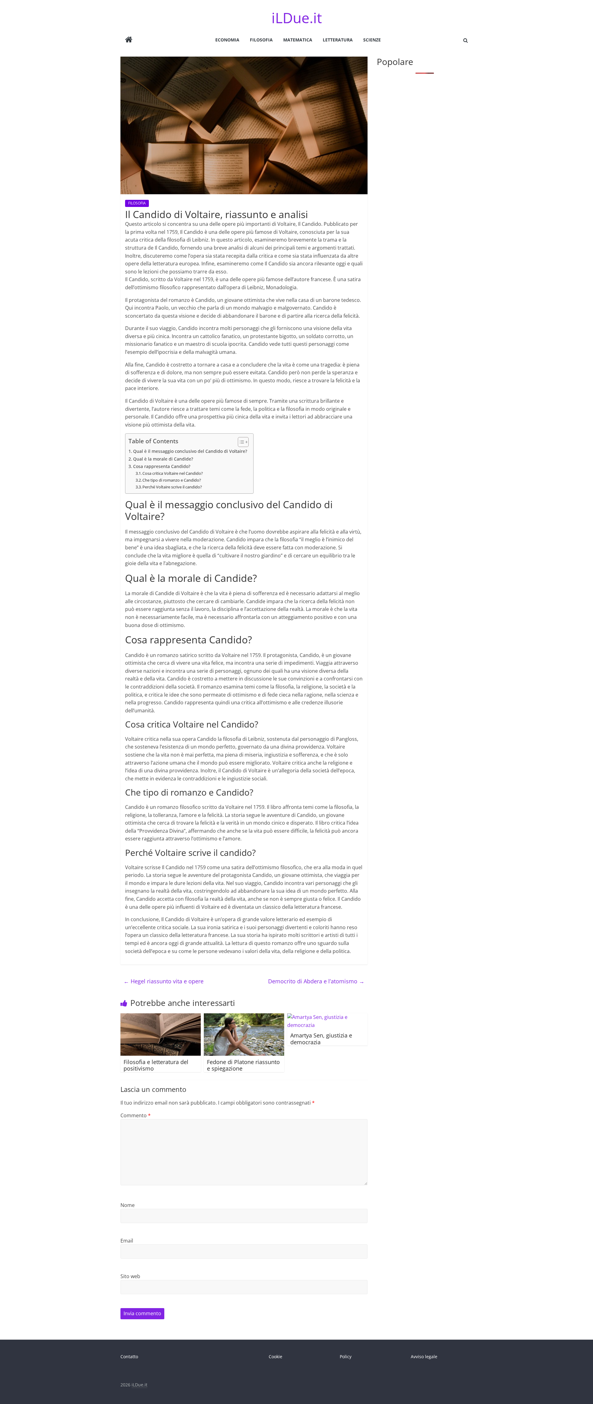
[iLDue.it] (128, 40)
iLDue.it (296, 17)
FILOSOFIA (261, 40)
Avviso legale (424, 1356)
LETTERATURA (338, 40)
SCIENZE (372, 40)
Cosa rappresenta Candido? (161, 466)
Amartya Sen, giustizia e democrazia (321, 1039)
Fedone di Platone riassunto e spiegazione (243, 1065)
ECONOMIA (227, 40)
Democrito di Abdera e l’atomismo (316, 981)
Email (126, 1240)
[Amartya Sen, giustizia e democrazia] (327, 1017)
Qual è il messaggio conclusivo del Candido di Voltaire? (190, 451)
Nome (127, 1205)
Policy (345, 1356)
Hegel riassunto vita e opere (164, 981)
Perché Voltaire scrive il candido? (172, 487)
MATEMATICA (297, 40)
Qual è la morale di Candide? (163, 459)
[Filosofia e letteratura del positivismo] (160, 1017)
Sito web (130, 1276)
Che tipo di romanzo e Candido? (171, 480)
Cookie (275, 1356)
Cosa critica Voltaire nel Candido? (172, 473)
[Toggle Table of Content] (240, 442)
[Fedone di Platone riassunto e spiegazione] (244, 1017)
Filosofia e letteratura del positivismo (156, 1065)
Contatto (129, 1356)
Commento (135, 1115)
